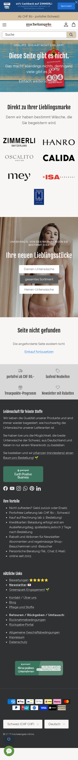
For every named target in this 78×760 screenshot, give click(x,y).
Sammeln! (66, 6)
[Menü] (4, 24)
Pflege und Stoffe (21, 607)
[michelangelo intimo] (39, 25)
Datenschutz (18, 642)
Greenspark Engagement (27, 590)
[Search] (71, 35)
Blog (12, 602)
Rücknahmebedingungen (27, 620)
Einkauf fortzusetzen (39, 352)
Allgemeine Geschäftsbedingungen (34, 632)
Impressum (16, 637)
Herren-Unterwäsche (39, 289)
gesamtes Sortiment (39, 279)
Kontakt (14, 597)
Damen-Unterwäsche (39, 269)
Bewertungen (18, 580)
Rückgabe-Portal (21, 624)
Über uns (30, 597)
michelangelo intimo (23, 734)
